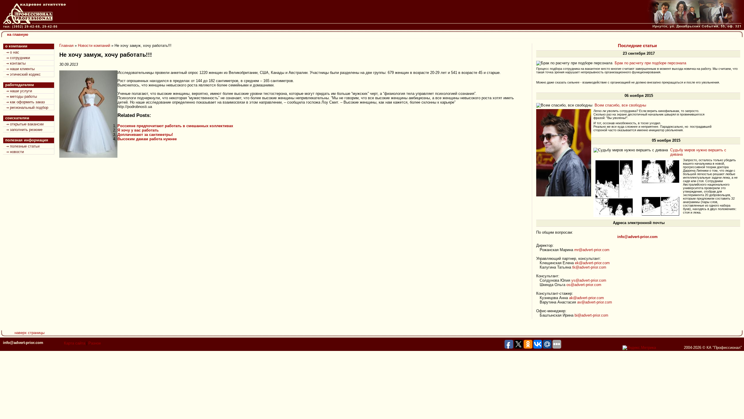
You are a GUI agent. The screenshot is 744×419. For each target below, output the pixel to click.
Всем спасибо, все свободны (620, 105)
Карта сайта (74, 343)
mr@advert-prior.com (591, 250)
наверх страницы (29, 333)
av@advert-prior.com (594, 302)
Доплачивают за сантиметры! (145, 134)
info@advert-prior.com (23, 342)
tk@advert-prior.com (589, 267)
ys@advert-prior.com (588, 280)
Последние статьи (637, 45)
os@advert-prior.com (583, 285)
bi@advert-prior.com (591, 315)
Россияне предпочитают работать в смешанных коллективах (175, 126)
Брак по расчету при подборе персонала (650, 63)
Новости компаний (94, 45)
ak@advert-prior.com (586, 298)
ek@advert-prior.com (592, 263)
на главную (17, 34)
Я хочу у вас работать (138, 130)
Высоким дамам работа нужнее (147, 139)
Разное (94, 343)
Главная (66, 45)
